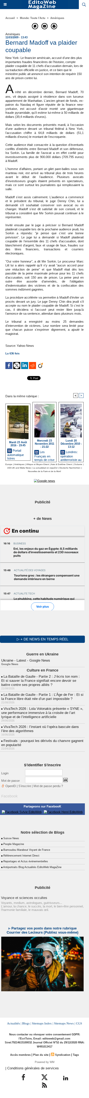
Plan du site (40, 1054)
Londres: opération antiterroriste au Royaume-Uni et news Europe (71, 455)
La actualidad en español (45, 468)
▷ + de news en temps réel (42, 639)
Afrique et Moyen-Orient (37, 464)
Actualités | (14, 1023)
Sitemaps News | (64, 1023)
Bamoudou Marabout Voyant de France (26, 849)
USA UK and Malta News (19, 468)
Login (4, 773)
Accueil (10, 18)
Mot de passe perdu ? (48, 786)
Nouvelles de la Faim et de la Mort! (44, 471)
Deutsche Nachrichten (70, 468)
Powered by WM (44, 1062)
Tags (76, 1054)
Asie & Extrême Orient (61, 464)
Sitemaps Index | (42, 1023)
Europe (8, 464)
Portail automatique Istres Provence (15, 454)
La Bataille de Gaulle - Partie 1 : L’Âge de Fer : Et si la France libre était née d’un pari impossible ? (42, 697)
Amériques (57, 18)
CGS (79, 1023)
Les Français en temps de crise (44, 455)
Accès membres (20, 1054)
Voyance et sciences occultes (24, 898)
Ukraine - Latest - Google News (25, 660)
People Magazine (13, 844)
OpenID (10, 786)
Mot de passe (10, 780)
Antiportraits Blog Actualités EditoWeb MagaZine (32, 867)
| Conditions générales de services (32, 1068)
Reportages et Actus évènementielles (25, 861)
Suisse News (11, 838)
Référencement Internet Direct (21, 855)
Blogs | (26, 1023)
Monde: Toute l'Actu (32, 18)
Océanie (78, 464)
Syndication (62, 1054)
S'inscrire (24, 786)
